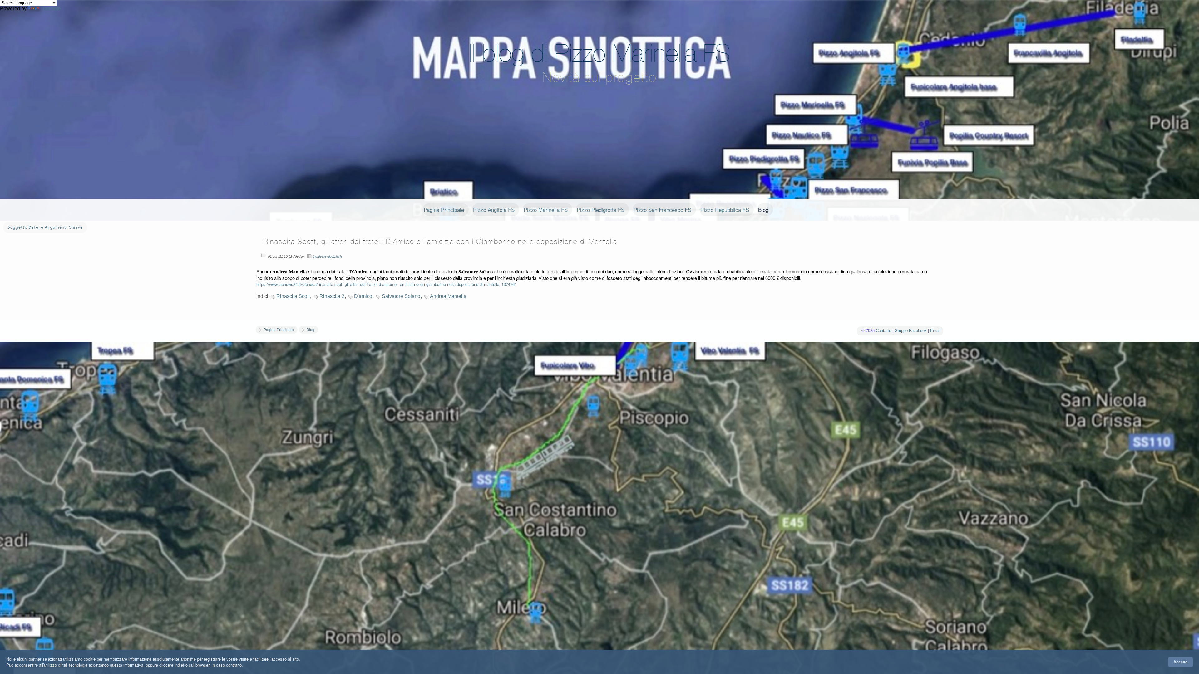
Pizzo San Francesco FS (662, 209)
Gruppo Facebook (911, 330)
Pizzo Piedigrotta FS (600, 209)
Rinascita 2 (331, 296)
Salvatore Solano (401, 296)
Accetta (1180, 662)
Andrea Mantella (448, 296)
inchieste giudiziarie (327, 256)
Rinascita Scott (293, 296)
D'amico (363, 296)
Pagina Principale (444, 209)
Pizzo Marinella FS (546, 209)
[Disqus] (599, 440)
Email (935, 330)
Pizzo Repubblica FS (724, 209)
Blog (763, 209)
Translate (50, 8)
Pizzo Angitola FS (494, 209)
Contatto (883, 330)
